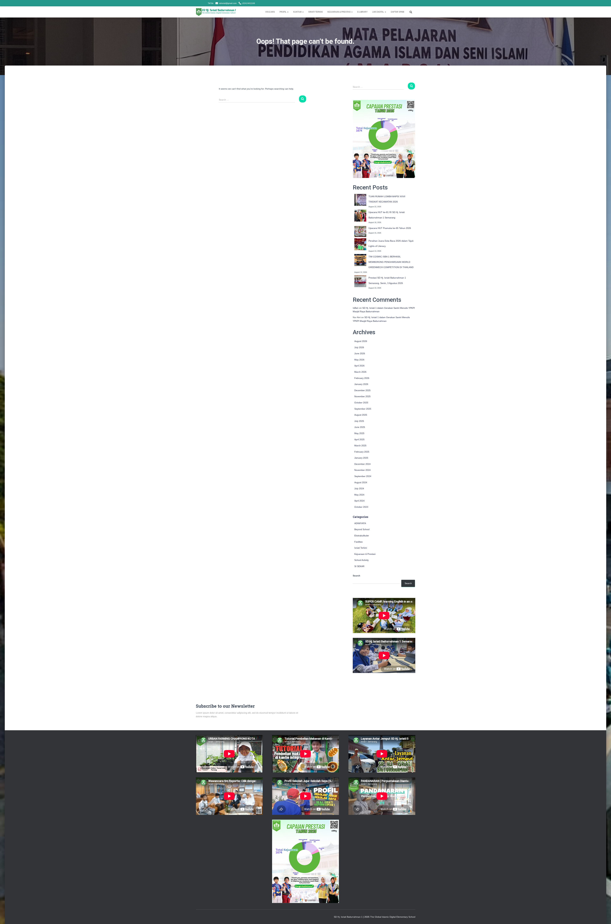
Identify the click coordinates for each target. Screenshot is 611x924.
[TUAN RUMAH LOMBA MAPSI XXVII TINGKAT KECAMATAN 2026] (360, 200)
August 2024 (360, 482)
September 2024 (362, 476)
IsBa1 (355, 308)
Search (356, 575)
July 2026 (359, 347)
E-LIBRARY (362, 12)
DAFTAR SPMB (397, 12)
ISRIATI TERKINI (315, 12)
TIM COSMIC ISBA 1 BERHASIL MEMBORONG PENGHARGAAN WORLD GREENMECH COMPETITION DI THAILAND (391, 261)
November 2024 (362, 470)
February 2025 (361, 451)
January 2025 (361, 458)
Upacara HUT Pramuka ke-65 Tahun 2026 (390, 228)
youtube (197, 3)
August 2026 (360, 341)
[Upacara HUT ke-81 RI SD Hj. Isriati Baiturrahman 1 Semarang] (360, 216)
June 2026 (359, 353)
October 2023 (361, 507)
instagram (205, 3)
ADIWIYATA (360, 523)
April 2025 (359, 439)
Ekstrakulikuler (361, 535)
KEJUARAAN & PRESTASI (339, 12)
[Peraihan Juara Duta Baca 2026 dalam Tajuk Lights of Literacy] (360, 244)
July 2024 (359, 488)
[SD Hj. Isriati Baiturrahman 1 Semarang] (216, 12)
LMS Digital (378, 12)
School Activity (361, 560)
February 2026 (361, 378)
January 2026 (361, 384)
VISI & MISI (270, 12)
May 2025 (359, 433)
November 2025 (362, 396)
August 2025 (360, 415)
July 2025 (359, 421)
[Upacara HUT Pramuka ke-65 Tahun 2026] (360, 231)
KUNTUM (297, 12)
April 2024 (359, 500)
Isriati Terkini (360, 548)
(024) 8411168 (248, 3)
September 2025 (362, 409)
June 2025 (359, 427)
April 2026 (359, 365)
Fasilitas (358, 541)
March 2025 (360, 445)
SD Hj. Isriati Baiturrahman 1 (348, 917)
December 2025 (362, 390)
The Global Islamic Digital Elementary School (392, 917)
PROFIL (283, 12)
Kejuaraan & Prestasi (365, 554)
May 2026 (359, 359)
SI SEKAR (359, 566)
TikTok (210, 3)
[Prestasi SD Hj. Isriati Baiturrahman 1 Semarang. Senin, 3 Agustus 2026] (360, 281)
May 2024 (359, 494)
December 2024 (362, 464)
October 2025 (361, 402)
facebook (201, 3)
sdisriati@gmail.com (228, 3)
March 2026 (360, 372)
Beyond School (361, 529)
